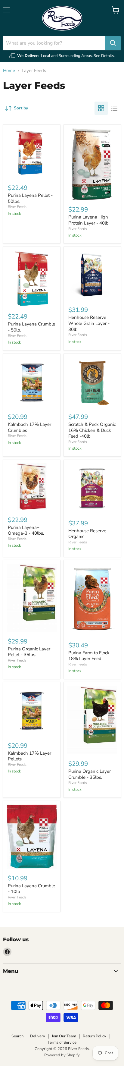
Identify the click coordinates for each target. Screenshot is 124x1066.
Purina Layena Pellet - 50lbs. (30, 198)
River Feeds (17, 206)
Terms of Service (62, 1042)
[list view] (114, 108)
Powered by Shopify (62, 1055)
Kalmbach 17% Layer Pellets (29, 756)
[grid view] (101, 108)
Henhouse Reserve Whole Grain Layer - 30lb (89, 323)
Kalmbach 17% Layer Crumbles (29, 427)
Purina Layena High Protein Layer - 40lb (88, 220)
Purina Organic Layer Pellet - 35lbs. (29, 652)
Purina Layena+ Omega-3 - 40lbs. (26, 530)
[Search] (113, 43)
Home (9, 70)
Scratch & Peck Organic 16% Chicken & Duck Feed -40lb (92, 430)
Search (17, 1036)
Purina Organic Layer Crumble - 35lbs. (89, 774)
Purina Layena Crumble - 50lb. (31, 327)
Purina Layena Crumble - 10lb (31, 889)
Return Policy (94, 1036)
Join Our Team (64, 1036)
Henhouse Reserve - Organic (88, 534)
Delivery (37, 1036)
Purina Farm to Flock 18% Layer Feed (89, 656)
